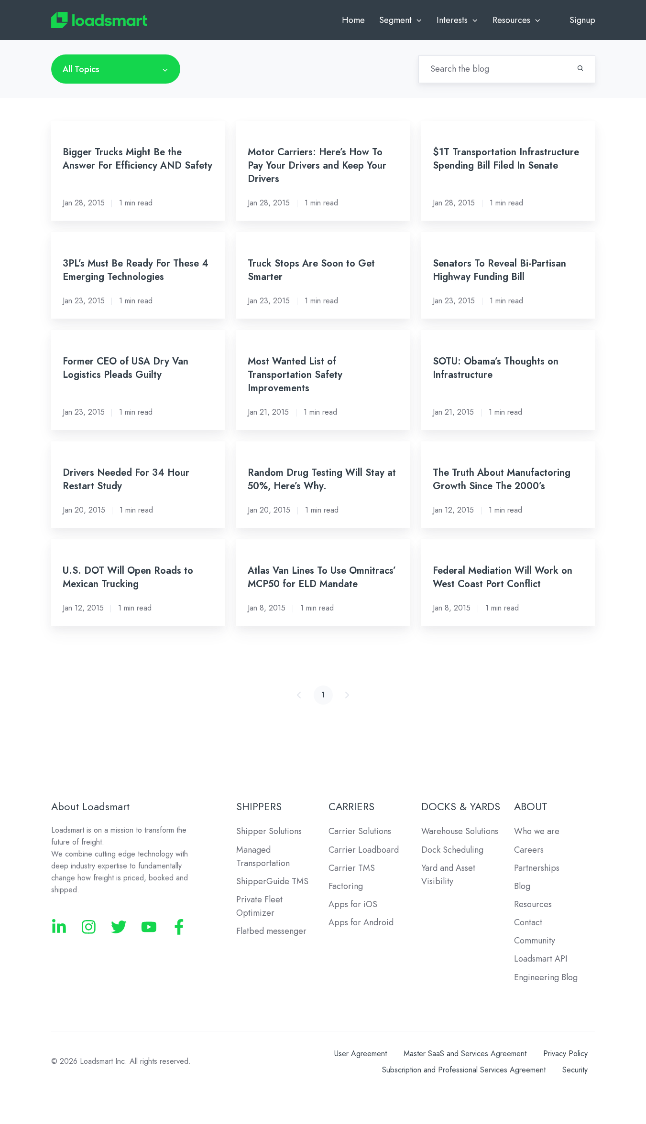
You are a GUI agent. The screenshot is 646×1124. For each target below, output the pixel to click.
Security (575, 1069)
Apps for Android (361, 922)
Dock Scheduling (452, 850)
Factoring (345, 886)
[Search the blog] (580, 68)
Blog (522, 886)
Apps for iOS (352, 904)
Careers (529, 850)
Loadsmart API (541, 959)
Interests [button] (452, 20)
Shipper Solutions (269, 831)
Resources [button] (511, 20)
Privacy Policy (565, 1053)
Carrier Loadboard (363, 850)
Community (534, 940)
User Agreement (360, 1053)
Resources (533, 904)
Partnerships (536, 868)
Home (353, 20)
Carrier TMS (351, 868)
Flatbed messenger (271, 931)
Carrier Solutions (359, 831)
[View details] (59, 927)
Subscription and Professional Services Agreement (464, 1069)
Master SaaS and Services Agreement (465, 1053)
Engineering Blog (546, 977)
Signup (582, 20)
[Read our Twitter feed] (119, 927)
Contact (528, 922)
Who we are (536, 831)
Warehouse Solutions (459, 831)
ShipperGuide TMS (272, 881)
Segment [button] (395, 20)
